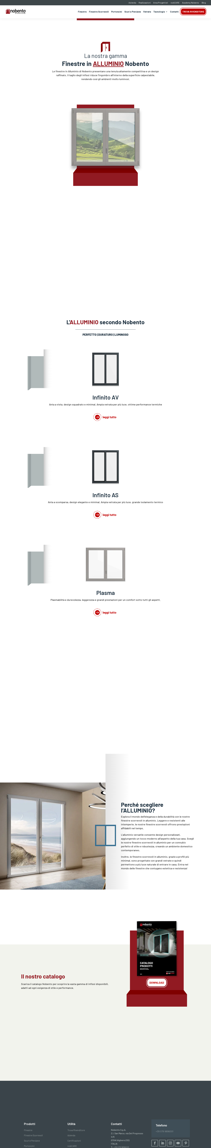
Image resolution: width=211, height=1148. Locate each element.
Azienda (132, 3)
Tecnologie (159, 12)
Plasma (105, 592)
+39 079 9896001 (165, 1131)
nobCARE (175, 3)
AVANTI (132, 1082)
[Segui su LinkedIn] (162, 1143)
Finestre (82, 12)
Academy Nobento (190, 3)
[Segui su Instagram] (170, 1143)
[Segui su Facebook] (154, 1143)
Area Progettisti (160, 3)
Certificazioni (74, 1140)
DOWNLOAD (156, 982)
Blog (204, 3)
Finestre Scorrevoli (99, 12)
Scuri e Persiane (132, 12)
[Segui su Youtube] (178, 1143)
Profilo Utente (59, 1064)
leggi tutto (109, 417)
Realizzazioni (145, 3)
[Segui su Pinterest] (185, 1143)
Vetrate (147, 12)
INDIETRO (77, 1082)
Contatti (174, 12)
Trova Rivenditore (193, 11)
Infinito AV (105, 397)
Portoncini (116, 12)
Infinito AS (105, 494)
